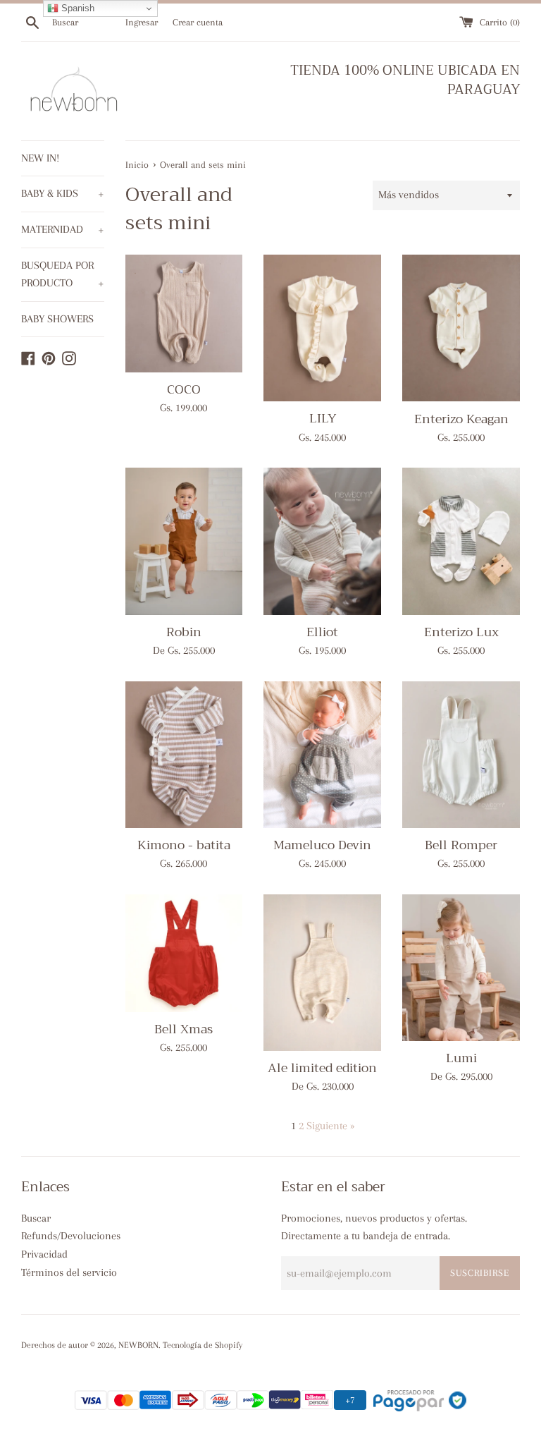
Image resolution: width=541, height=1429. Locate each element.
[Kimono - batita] (184, 754)
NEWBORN (138, 1345)
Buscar (36, 1218)
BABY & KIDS (62, 193)
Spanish (76, 8)
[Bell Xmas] (184, 953)
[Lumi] (461, 967)
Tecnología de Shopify (202, 1345)
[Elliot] (322, 541)
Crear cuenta (198, 22)
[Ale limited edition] (322, 972)
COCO (184, 389)
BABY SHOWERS (57, 318)
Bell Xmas (183, 1029)
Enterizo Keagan (461, 419)
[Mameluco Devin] (322, 755)
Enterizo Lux (461, 632)
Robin (183, 632)
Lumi (461, 1058)
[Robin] (184, 541)
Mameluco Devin (322, 845)
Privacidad (44, 1254)
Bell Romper (461, 845)
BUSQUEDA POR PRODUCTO (62, 274)
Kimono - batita (183, 845)
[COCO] (184, 313)
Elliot (322, 632)
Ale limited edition (322, 1067)
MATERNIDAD (62, 229)
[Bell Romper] (461, 754)
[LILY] (322, 328)
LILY (322, 418)
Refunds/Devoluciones (70, 1235)
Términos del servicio (69, 1272)
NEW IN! (40, 158)
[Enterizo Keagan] (461, 328)
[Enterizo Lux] (461, 541)
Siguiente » (330, 1125)
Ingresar (141, 22)
